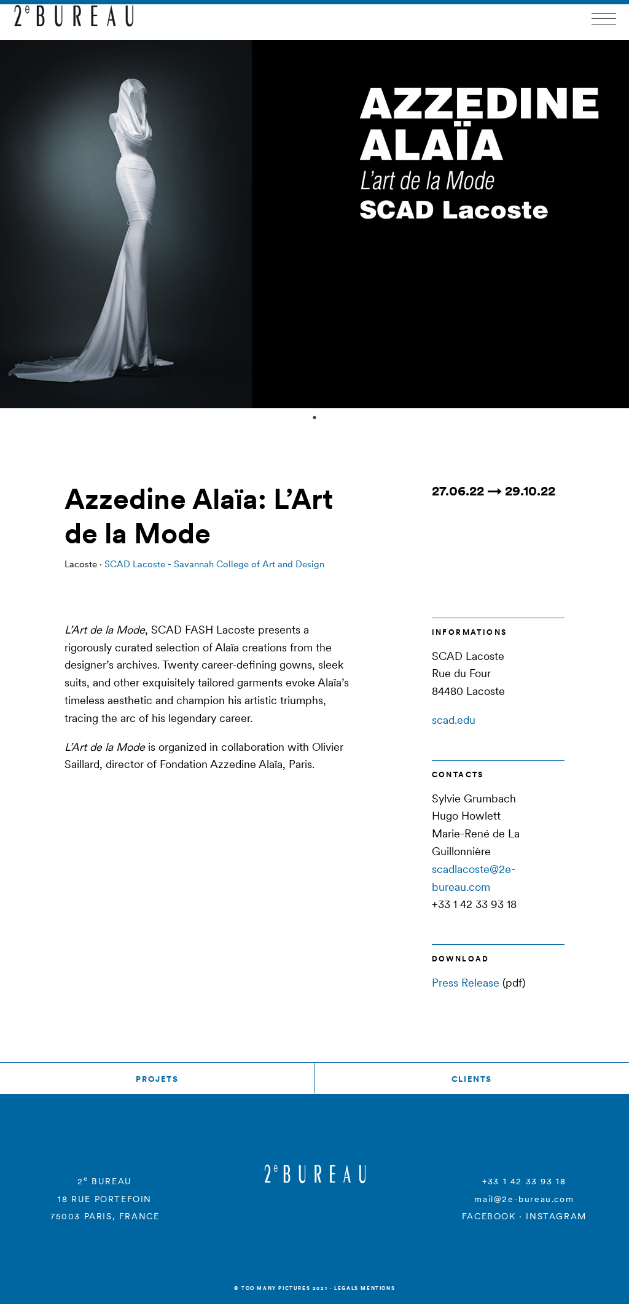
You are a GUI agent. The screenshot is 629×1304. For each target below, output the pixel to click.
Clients (471, 1079)
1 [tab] (314, 417)
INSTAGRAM (556, 1216)
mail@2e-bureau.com (524, 1199)
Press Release (465, 983)
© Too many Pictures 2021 (280, 1288)
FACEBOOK (489, 1216)
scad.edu (453, 720)
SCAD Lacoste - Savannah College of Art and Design (214, 564)
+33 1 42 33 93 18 (524, 1181)
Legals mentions (364, 1288)
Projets (157, 1079)
